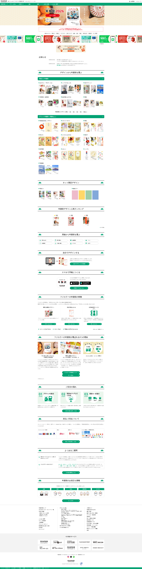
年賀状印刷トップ (42, 507)
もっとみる (70, 500)
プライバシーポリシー (43, 524)
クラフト (74, 515)
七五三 (70, 465)
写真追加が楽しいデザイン (46, 120)
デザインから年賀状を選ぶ (71, 73)
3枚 (77, 111)
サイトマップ (41, 529)
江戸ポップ (67, 514)
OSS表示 (40, 527)
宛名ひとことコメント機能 (92, 528)
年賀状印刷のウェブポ (81, 554)
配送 (90, 511)
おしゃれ (60, 464)
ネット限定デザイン (71, 183)
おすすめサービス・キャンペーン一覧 (46, 509)
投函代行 (90, 33)
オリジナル (63, 33)
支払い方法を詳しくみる (70, 441)
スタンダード (74, 464)
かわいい (64, 149)
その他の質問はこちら (71, 472)
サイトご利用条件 (42, 520)
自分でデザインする (71, 253)
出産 (77, 33)
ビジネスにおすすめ (66, 134)
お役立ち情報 (41, 511)
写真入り (53, 33)
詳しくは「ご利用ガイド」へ (99, 329)
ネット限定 (95, 33)
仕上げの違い (89, 523)
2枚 (73, 111)
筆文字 (86, 134)
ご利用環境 (41, 522)
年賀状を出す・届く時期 (43, 514)
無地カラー (75, 188)
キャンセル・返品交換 (91, 514)
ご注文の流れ (71, 387)
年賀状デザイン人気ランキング (71, 209)
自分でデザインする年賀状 (79, 263)
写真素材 (42, 163)
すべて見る (70, 375)
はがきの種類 (95, 523)
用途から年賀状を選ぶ (71, 235)
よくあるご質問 (71, 450)
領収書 (96, 513)
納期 (88, 513)
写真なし (57, 33)
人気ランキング (69, 33)
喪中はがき (85, 33)
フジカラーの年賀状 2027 (16, 1)
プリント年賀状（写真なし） (48, 116)
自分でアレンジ (88, 82)
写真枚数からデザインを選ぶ (61, 111)
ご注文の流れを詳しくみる (71, 410)
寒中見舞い (59, 65)
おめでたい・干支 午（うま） (46, 82)
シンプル (87, 149)
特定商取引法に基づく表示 (44, 525)
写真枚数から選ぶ (64, 523)
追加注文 (88, 516)
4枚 (80, 111)
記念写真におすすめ (66, 97)
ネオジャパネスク (66, 120)
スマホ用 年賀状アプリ (64, 527)
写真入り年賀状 (43, 78)
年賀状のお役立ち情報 (71, 481)
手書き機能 (93, 526)
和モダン (42, 134)
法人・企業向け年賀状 (91, 518)
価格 (88, 511)
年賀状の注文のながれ (91, 509)
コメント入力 (94, 525)
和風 (86, 97)
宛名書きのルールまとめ (43, 515)
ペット (64, 465)
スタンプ (88, 526)
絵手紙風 (42, 149)
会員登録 (132, 1)
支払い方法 (91, 513)
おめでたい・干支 (67, 510)
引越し (80, 33)
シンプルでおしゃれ (66, 82)
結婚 (74, 33)
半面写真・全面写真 (44, 97)
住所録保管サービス (91, 521)
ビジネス (62, 521)
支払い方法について (71, 419)
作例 (88, 530)
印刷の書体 (89, 525)
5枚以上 (85, 111)
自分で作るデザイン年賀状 (65, 525)
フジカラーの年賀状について (70, 372)
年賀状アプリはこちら (79, 288)
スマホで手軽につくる (71, 272)
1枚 (70, 111)
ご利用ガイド (89, 507)
